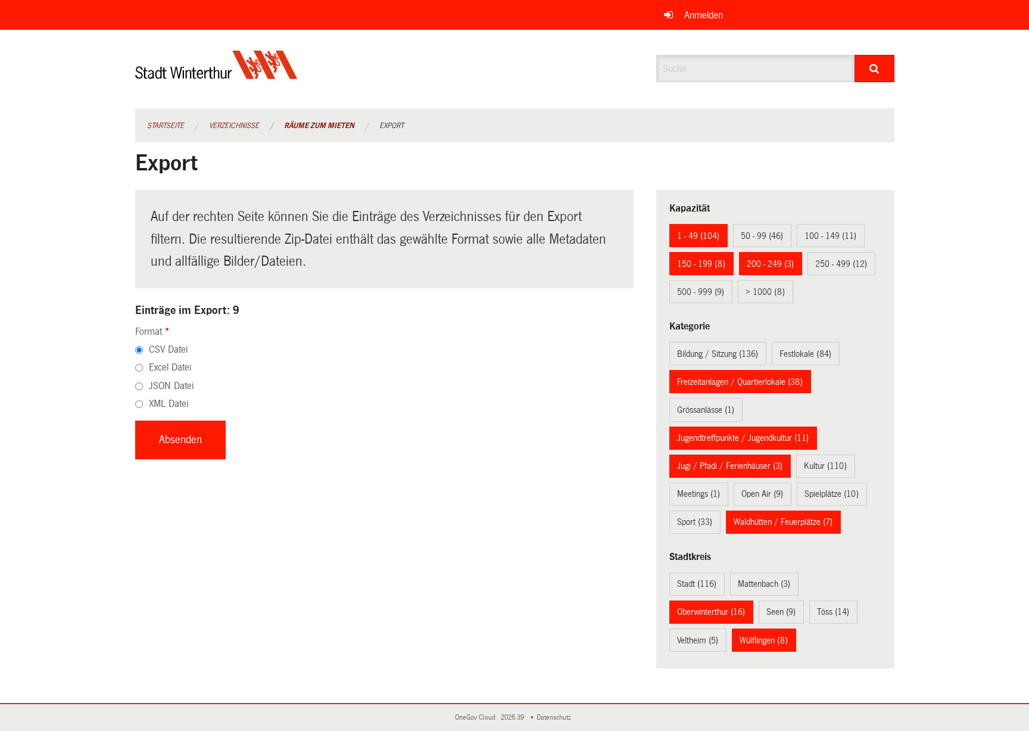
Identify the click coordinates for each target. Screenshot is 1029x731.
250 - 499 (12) (841, 264)
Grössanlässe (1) (705, 410)
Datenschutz (556, 717)
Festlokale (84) (805, 354)
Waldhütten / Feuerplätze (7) (783, 522)
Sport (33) (694, 522)
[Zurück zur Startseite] (216, 74)
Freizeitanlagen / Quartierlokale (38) (740, 382)
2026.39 (513, 717)
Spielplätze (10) (832, 494)
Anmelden (703, 15)
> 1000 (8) (765, 292)
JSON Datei (171, 386)
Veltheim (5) (697, 640)
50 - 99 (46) (762, 236)
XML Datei (168, 404)
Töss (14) (833, 612)
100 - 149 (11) (830, 236)
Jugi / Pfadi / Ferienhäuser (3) (729, 466)
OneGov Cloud (477, 717)
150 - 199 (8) (701, 264)
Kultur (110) (825, 466)
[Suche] (874, 68)
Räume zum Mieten (319, 126)
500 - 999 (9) (700, 292)
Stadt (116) (696, 584)
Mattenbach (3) (764, 584)
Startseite (165, 126)
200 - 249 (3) (770, 264)
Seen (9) (781, 612)
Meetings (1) (698, 494)
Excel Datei (170, 367)
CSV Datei (168, 349)
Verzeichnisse (234, 126)
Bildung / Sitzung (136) (717, 354)
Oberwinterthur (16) (711, 612)
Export (391, 126)
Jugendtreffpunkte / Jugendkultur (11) (743, 438)
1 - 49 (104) (698, 236)
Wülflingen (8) (764, 640)
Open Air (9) (762, 494)
